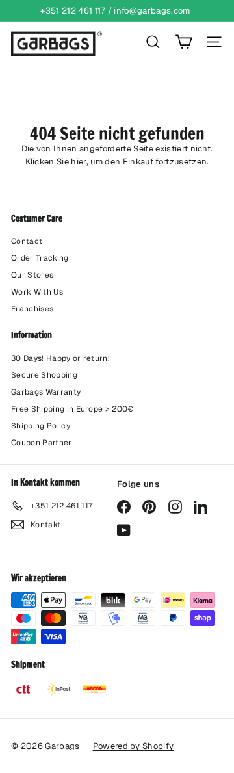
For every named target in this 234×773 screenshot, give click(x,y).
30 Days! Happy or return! (60, 358)
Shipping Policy (40, 426)
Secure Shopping (44, 375)
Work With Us (37, 292)
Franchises (32, 309)
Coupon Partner (41, 443)
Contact (26, 241)
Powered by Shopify (133, 746)
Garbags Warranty (46, 392)
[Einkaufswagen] (183, 42)
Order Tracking (40, 258)
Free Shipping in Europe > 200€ (72, 409)
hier (78, 161)
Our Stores (32, 275)
